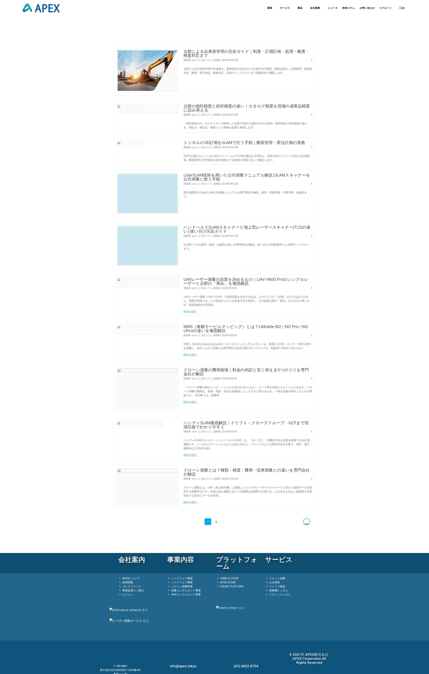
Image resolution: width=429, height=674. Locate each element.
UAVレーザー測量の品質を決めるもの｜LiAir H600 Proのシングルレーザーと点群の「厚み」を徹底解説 (246, 281)
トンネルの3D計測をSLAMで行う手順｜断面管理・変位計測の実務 (244, 142)
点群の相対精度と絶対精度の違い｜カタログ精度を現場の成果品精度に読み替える (246, 108)
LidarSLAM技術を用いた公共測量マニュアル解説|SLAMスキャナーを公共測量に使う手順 (246, 177)
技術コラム (348, 7)
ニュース (333, 7)
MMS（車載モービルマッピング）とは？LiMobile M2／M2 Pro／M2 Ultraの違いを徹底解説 (245, 328)
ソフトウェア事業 (182, 582)
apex (194, 60)
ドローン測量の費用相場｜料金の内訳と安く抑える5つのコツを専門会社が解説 (246, 371)
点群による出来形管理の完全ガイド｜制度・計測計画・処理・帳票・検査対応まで (246, 53)
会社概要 (315, 7)
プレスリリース (131, 586)
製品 (300, 7)
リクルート (385, 7)
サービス (285, 7)
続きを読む (190, 311)
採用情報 (127, 582)
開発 (269, 7)
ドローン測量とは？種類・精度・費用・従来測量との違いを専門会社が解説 (246, 472)
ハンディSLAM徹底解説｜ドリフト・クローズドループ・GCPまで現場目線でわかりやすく (246, 424)
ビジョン (127, 594)
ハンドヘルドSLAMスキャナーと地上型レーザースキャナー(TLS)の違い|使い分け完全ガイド (246, 229)
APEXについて (131, 578)
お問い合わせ (367, 7)
